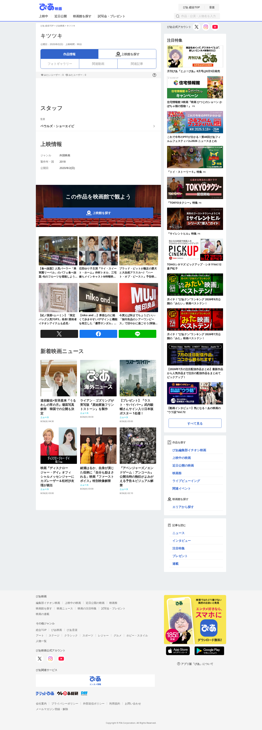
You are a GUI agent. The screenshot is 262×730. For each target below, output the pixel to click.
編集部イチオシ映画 (48, 603)
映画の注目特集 (87, 608)
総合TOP (41, 630)
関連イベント (181, 488)
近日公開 (60, 16)
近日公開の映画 (183, 465)
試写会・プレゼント (111, 16)
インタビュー (181, 540)
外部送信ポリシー (94, 703)
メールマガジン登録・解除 (52, 709)
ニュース (178, 533)
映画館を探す (82, 16)
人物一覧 (41, 641)
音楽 (212, 7)
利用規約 (114, 703)
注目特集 (178, 548)
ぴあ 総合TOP (191, 7)
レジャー (103, 635)
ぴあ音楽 (72, 630)
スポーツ (87, 635)
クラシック (71, 635)
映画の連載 (42, 614)
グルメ (118, 635)
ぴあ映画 (60, 25)
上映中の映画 (181, 458)
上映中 (43, 16)
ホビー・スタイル (137, 635)
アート (40, 635)
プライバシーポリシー (64, 703)
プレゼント (180, 556)
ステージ (54, 635)
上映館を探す (130, 54)
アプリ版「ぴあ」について (197, 663)
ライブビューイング (186, 481)
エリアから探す (183, 507)
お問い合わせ (133, 703)
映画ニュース (65, 608)
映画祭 (177, 473)
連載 (175, 563)
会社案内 (41, 703)
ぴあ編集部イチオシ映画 (189, 450)
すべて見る (195, 423)
